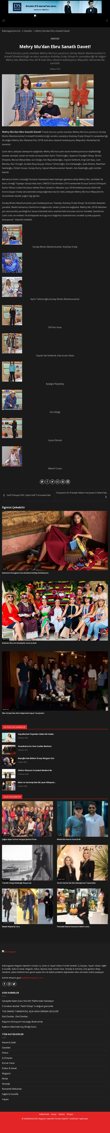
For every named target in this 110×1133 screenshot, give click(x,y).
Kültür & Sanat (9, 1068)
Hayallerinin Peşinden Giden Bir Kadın (36, 734)
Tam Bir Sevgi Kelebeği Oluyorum (16, 883)
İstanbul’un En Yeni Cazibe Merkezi (35, 746)
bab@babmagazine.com (32, 977)
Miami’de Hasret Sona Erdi (68, 839)
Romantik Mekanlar (12, 1088)
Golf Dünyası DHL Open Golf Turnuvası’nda (28, 495)
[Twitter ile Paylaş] (52, 481)
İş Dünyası (7, 1057)
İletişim (70, 1114)
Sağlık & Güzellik (10, 1094)
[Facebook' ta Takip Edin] (4, 984)
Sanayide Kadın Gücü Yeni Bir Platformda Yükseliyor (28, 1000)
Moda (4, 569)
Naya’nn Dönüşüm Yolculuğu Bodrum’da (22, 1021)
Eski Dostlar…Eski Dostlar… (15, 1016)
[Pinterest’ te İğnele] (62, 481)
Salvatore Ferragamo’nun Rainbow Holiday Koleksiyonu (25, 573)
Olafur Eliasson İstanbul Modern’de (35, 770)
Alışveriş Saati (8, 923)
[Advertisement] (46, 1126)
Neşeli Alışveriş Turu (11, 926)
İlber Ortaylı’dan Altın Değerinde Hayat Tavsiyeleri (23, 713)
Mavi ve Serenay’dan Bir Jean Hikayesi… (37, 782)
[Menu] (3, 20)
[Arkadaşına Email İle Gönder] (57, 481)
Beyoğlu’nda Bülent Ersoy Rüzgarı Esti (36, 758)
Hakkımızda (44, 1114)
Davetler (55, 39)
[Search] (107, 20)
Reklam (61, 1114)
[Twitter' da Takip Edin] (14, 984)
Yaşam (5, 1099)
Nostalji (6, 1083)
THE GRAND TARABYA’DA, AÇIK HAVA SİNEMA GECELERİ (30, 1011)
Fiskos (60, 836)
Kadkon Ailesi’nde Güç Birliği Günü (19, 1026)
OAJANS (64, 1118)
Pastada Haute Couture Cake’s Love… (74, 926)
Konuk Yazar (8, 1063)
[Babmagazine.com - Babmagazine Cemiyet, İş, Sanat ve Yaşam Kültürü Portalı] (55, 20)
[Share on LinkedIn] (67, 481)
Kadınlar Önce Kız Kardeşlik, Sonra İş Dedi (19, 643)
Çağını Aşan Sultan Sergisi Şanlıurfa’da (19, 839)
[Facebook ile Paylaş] (47, 481)
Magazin (6, 879)
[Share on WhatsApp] (42, 481)
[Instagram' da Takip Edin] (9, 984)
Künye (53, 1114)
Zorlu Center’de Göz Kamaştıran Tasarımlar (76, 883)
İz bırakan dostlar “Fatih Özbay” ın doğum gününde (27, 1006)
